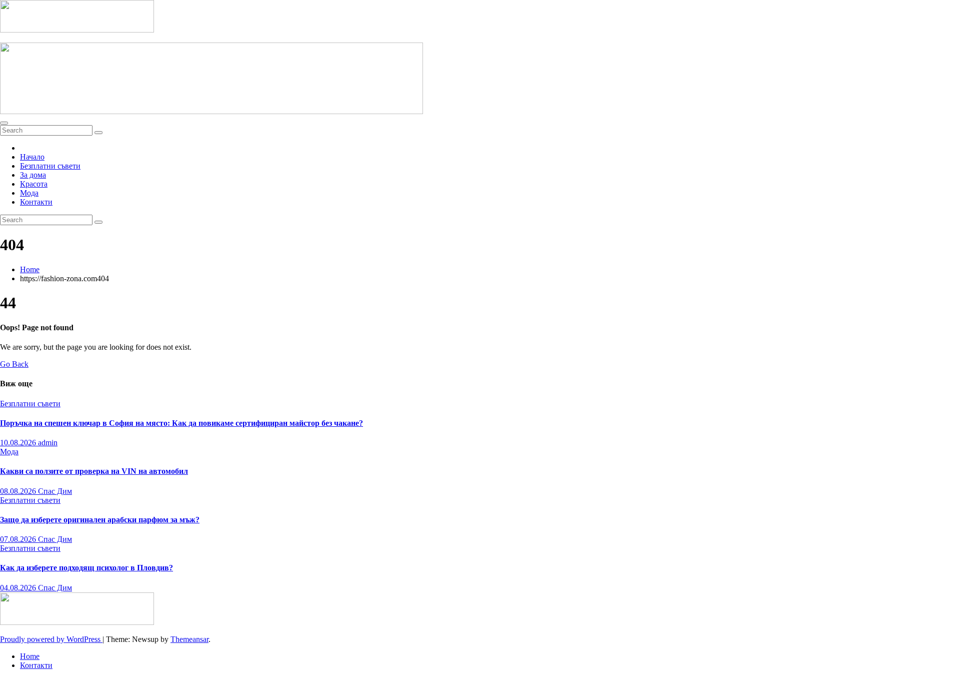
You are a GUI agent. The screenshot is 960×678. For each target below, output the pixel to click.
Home (30, 269)
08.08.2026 (19, 491)
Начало (32, 157)
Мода (29, 193)
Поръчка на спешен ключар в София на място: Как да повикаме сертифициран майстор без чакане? (181, 423)
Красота (34, 184)
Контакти (36, 202)
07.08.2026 (19, 539)
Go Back (14, 364)
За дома (33, 175)
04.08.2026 (19, 587)
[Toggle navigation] (4, 123)
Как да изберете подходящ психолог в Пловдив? (86, 567)
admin (48, 442)
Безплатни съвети (50, 166)
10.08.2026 (19, 442)
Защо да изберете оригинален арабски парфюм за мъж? (100, 519)
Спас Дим (55, 491)
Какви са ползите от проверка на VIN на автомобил (94, 471)
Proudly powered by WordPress (51, 639)
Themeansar (189, 639)
